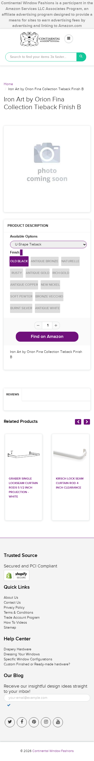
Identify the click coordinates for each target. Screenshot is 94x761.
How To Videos (15, 622)
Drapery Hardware (17, 649)
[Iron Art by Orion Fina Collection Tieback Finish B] (47, 162)
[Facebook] (22, 722)
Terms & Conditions (18, 612)
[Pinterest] (34, 722)
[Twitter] (10, 722)
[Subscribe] (9, 705)
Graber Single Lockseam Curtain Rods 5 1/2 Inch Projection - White (23, 487)
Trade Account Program (22, 617)
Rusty (17, 273)
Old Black (19, 261)
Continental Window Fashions (53, 751)
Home (8, 84)
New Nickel (50, 284)
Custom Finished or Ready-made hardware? (37, 664)
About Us (11, 597)
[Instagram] (46, 722)
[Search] (81, 56)
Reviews (12, 394)
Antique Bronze (44, 261)
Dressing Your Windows (22, 654)
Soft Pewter (21, 296)
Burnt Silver (21, 308)
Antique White (47, 308)
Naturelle (70, 261)
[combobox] (41, 56)
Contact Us (12, 602)
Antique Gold (37, 273)
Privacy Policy (14, 607)
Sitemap (10, 627)
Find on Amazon (47, 336)
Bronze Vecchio (49, 296)
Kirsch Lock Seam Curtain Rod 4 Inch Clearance (69, 483)
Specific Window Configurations (28, 659)
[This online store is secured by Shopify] (16, 575)
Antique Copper (24, 284)
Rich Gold (60, 273)
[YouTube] (58, 722)
